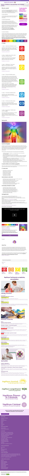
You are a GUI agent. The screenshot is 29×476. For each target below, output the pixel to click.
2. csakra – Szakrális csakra (10, 272)
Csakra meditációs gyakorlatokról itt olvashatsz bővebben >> (9, 205)
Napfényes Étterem (3, 463)
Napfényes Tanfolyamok (4, 461)
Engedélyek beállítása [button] (3, 474)
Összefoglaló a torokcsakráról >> (6, 97)
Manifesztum (2, 442)
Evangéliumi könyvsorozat (4, 436)
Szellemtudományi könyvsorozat (5, 435)
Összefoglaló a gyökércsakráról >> (6, 51)
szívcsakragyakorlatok (10, 199)
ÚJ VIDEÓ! (2, 333)
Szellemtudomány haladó (4, 371)
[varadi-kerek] (14, 240)
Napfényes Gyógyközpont (4, 462)
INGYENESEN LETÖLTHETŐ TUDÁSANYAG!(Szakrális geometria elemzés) (5, 343)
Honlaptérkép (2, 424)
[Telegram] (23, 260)
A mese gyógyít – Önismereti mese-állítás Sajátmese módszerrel (7, 296)
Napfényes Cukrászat (3, 465)
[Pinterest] (24, 260)
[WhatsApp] (22, 260)
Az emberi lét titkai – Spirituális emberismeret (6, 437)
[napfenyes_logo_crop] (10, 1)
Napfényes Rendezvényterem (4, 464)
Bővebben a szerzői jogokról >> (5, 255)
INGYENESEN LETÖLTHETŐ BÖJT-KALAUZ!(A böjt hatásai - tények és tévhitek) (5, 302)
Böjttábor (2, 301)
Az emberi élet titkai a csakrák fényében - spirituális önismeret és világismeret (11, 367)
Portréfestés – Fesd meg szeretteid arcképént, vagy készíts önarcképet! (8, 332)
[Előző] (2, 271)
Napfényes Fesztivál (3, 466)
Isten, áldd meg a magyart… (4, 438)
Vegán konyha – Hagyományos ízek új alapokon (7, 434)
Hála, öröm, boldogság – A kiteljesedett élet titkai (7, 432)
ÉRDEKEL (10, 235)
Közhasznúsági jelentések (4, 451)
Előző (3, 263)
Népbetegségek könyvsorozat (4, 440)
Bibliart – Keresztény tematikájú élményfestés (6, 322)
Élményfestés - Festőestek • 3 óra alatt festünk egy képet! (9, 325)
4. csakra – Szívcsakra (23, 272)
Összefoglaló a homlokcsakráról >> (6, 106)
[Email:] (26, 260)
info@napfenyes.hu (17, 0)
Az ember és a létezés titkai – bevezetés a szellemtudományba (5, 363)
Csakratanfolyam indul (23, 9)
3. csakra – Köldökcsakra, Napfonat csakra (17, 273)
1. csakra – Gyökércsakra (3, 272)
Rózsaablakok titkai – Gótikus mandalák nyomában (5, 337)
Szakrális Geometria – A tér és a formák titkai (4, 342)
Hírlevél (2, 425)
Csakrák (4, 262)
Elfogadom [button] (8, 474)
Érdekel (23, 24)
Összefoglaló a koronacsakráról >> (6, 117)
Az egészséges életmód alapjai (4, 441)
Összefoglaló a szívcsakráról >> (5, 89)
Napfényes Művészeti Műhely (4, 467)
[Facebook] (21, 260)
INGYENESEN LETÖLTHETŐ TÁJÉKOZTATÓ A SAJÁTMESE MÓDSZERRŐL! (4, 297)
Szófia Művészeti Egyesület (4, 468)
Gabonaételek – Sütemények (4, 439)
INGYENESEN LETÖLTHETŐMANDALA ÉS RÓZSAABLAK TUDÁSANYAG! (5, 339)
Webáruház (2, 460)
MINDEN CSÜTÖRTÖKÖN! (4, 328)
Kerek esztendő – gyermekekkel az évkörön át (6, 443)
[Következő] (26, 271)
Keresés (2, 423)
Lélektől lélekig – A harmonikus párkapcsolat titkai (7, 433)
